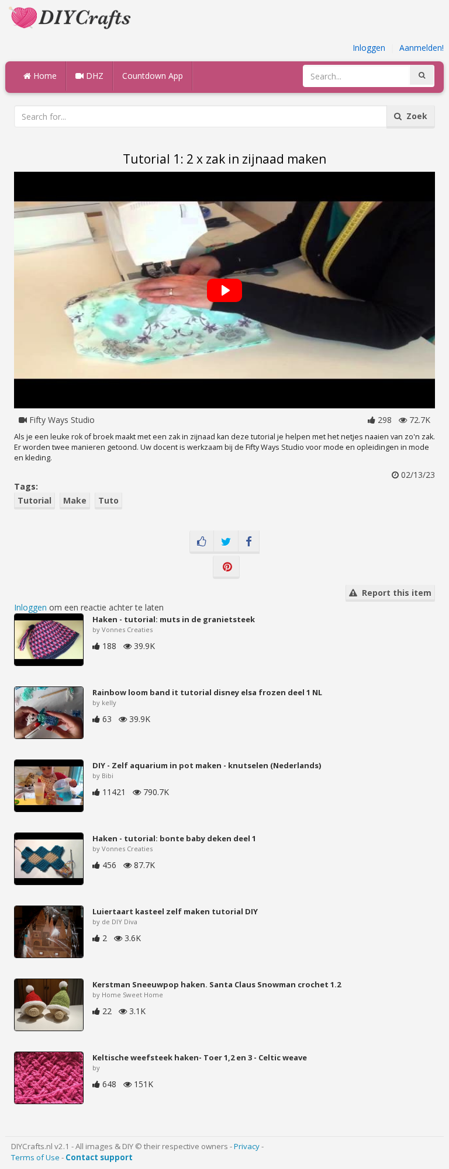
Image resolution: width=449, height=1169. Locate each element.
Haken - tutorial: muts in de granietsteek (173, 619)
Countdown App (152, 75)
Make (75, 500)
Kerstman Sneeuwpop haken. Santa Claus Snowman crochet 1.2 (216, 984)
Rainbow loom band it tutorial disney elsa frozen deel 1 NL (207, 692)
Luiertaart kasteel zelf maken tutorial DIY (175, 911)
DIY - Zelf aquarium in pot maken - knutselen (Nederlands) (206, 765)
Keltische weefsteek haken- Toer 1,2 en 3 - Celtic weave (199, 1057)
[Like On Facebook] (201, 542)
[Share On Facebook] (249, 542)
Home (44, 75)
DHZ (93, 75)
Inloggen (369, 47)
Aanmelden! (421, 47)
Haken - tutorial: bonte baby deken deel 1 (174, 838)
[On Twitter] (226, 542)
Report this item (394, 592)
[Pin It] (226, 567)
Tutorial (34, 500)
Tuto (108, 500)
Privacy (247, 1146)
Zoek (414, 116)
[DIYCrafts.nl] (71, 16)
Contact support (99, 1157)
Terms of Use (35, 1157)
